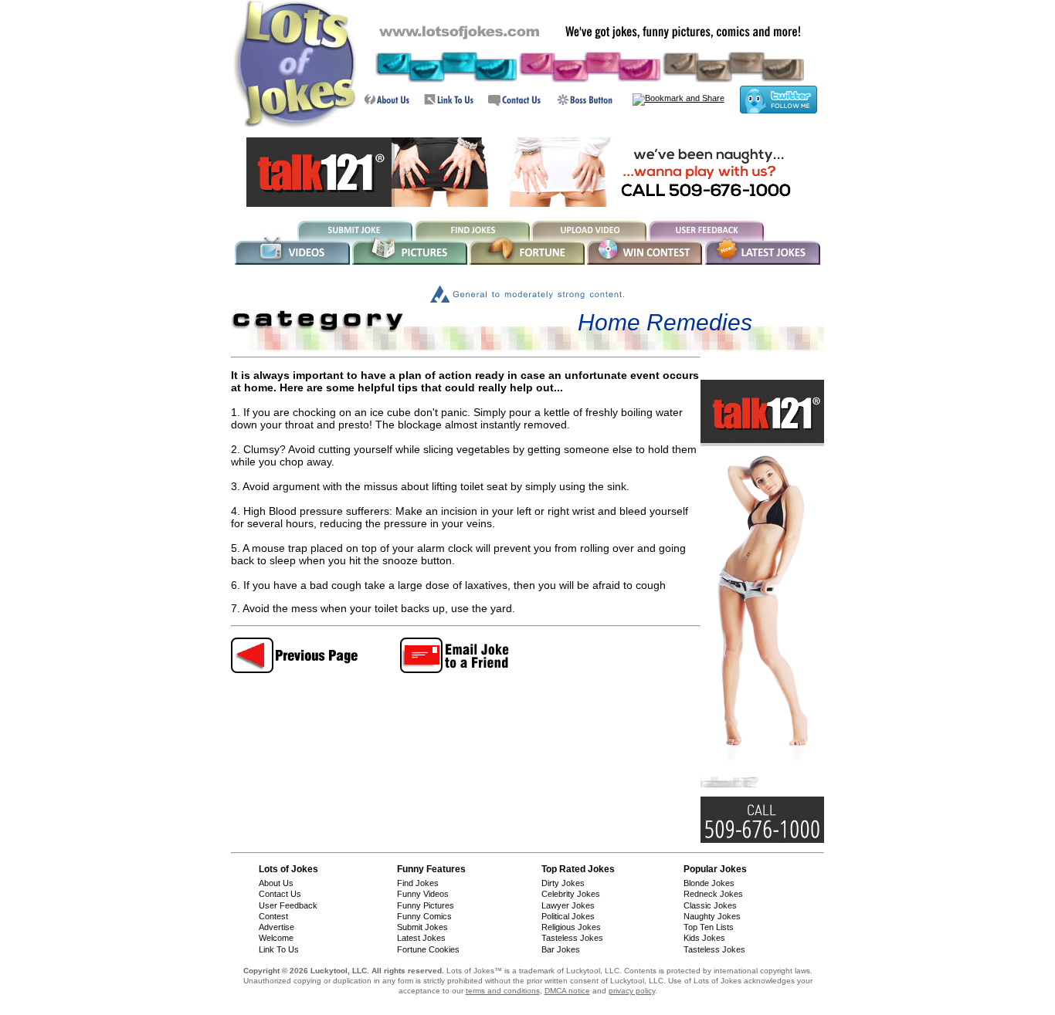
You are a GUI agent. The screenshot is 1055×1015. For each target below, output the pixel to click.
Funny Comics (424, 916)
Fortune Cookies (428, 949)
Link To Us (279, 949)
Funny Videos (423, 893)
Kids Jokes (704, 937)
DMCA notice (567, 990)
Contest (273, 916)
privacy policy (632, 990)
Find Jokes (418, 883)
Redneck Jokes (713, 893)
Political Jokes (568, 916)
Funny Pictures (425, 905)
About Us (276, 883)
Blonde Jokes (709, 883)
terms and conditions (503, 990)
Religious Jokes (571, 927)
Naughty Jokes (712, 916)
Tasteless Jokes (572, 937)
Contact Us (280, 893)
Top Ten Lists (709, 927)
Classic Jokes (710, 905)
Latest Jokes (421, 937)
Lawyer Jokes (568, 905)
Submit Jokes (422, 927)
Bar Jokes (560, 949)
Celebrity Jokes (570, 893)
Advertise (276, 927)
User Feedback (288, 905)
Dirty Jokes (563, 883)
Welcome (276, 937)
